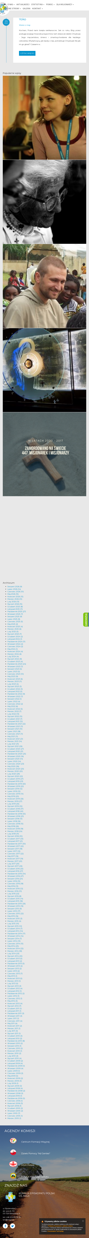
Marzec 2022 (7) (14, 711)
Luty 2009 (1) (12, 1083)
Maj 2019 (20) (13, 796)
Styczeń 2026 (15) (14, 604)
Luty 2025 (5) (13, 631)
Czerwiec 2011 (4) (14, 1021)
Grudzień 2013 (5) (14, 958)
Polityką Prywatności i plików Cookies (60, 1226)
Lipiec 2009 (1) (13, 1071)
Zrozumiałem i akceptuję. (55, 1231)
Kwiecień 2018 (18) (15, 829)
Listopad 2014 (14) (15, 931)
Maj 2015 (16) (12, 916)
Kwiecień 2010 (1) (14, 1051)
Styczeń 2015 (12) (14, 926)
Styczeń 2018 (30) (15, 836)
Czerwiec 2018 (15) (15, 824)
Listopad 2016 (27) (15, 871)
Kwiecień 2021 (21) (15, 739)
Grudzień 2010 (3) (14, 1036)
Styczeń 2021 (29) (14, 746)
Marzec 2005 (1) (14, 1118)
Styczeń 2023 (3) (14, 686)
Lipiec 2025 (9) (13, 619)
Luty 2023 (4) (13, 684)
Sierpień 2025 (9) (14, 616)
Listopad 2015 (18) (15, 901)
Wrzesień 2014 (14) (15, 936)
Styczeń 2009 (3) (14, 1086)
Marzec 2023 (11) (14, 681)
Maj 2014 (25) (13, 946)
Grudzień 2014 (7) (14, 928)
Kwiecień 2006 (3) (15, 1103)
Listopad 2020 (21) (15, 751)
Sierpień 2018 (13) (14, 819)
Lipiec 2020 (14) (14, 761)
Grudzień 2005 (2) (15, 1108)
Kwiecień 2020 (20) (15, 769)
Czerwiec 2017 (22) (15, 854)
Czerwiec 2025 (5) (15, 621)
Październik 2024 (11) (16, 641)
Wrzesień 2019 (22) (15, 786)
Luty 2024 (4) (13, 656)
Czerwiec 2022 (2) (15, 704)
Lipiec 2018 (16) (14, 821)
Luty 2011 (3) (12, 1031)
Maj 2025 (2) (12, 624)
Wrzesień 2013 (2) (15, 966)
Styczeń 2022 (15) (14, 716)
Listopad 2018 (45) (15, 811)
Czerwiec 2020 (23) (15, 764)
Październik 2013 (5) (16, 963)
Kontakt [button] (37, 8)
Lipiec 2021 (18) (14, 731)
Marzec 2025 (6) (14, 629)
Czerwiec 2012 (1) (14, 998)
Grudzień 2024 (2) (15, 636)
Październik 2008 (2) (16, 1091)
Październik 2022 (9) (16, 694)
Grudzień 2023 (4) (15, 661)
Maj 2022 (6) (12, 706)
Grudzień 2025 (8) (15, 606)
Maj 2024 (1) (12, 649)
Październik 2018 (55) (16, 814)
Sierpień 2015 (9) (14, 909)
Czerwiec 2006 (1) (15, 1101)
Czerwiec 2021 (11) (15, 734)
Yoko (22, 19)
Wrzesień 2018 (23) (15, 816)
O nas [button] (10, 4)
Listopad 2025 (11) (15, 609)
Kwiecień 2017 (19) (15, 859)
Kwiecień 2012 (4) (14, 1003)
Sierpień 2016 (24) (15, 879)
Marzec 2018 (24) (14, 831)
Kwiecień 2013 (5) (14, 978)
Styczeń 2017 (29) (14, 866)
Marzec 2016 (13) (14, 891)
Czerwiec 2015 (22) (15, 913)
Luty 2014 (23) (13, 953)
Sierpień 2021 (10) (14, 729)
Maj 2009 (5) (12, 1076)
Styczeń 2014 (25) (14, 956)
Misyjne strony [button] (12, 8)
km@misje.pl (8, 1220)
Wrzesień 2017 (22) (15, 846)
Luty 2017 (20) (13, 864)
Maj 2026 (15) (13, 594)
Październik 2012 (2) (16, 993)
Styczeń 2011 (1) (14, 1033)
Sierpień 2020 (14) (15, 759)
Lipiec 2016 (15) (13, 881)
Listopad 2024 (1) (14, 639)
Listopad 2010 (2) (14, 1038)
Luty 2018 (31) (13, 834)
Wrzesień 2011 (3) (14, 1016)
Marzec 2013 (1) (14, 981)
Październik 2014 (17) (16, 933)
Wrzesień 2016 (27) (15, 876)
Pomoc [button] (49, 4)
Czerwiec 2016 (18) (15, 883)
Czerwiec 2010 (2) (15, 1048)
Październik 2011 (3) (15, 1013)
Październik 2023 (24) (16, 664)
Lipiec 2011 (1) (13, 1018)
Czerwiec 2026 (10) (15, 591)
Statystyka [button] (37, 4)
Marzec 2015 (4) (14, 921)
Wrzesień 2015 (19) (15, 906)
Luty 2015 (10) (13, 923)
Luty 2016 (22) (13, 893)
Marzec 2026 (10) (14, 599)
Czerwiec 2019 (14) (15, 794)
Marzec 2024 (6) (14, 654)
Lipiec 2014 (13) (14, 941)
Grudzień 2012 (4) (14, 988)
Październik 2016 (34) (16, 874)
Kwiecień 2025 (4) (15, 626)
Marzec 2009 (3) (14, 1081)
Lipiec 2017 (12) (13, 851)
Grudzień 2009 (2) (15, 1061)
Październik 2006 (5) (16, 1098)
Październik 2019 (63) (16, 784)
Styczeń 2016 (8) (14, 896)
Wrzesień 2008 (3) (15, 1093)
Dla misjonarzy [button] (64, 4)
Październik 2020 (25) (16, 754)
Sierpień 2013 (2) (14, 968)
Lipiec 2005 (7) (13, 1113)
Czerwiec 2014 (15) (15, 943)
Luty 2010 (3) (12, 1056)
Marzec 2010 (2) (14, 1053)
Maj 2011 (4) (12, 1023)
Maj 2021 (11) (12, 736)
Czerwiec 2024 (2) (15, 646)
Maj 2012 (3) (12, 1001)
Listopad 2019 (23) (15, 781)
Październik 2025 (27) (16, 611)
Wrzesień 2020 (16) (15, 756)
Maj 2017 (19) (12, 856)
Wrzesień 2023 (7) (15, 666)
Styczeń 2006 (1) (14, 1106)
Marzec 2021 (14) (14, 741)
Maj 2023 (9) (12, 676)
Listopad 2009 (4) (15, 1063)
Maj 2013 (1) (12, 976)
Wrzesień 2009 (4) (15, 1068)
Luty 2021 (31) (13, 744)
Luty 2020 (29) (13, 774)
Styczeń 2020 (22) (15, 776)
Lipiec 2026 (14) (14, 589)
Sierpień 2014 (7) (14, 938)
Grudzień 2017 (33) (15, 839)
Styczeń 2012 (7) (14, 1006)
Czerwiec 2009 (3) (15, 1073)
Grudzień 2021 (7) (14, 719)
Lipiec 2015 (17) (13, 911)
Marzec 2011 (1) (13, 1028)
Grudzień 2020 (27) (15, 749)
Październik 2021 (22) (16, 724)
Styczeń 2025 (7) (14, 634)
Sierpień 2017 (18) (14, 849)
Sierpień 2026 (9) (14, 586)
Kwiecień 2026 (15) (15, 596)
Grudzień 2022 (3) (15, 689)
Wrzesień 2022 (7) (15, 696)
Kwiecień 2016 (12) (15, 888)
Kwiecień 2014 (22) (15, 948)
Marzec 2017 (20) (14, 861)
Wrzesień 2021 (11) (15, 726)
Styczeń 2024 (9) (14, 659)
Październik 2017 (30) (16, 844)
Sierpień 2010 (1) (14, 1046)
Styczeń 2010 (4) (14, 1058)
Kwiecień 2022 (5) (15, 709)
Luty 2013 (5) (12, 983)
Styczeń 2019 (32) (14, 806)
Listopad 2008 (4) (15, 1088)
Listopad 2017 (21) (15, 841)
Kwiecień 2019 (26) (15, 799)
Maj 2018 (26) (13, 826)
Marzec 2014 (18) (14, 951)
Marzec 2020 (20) (15, 771)
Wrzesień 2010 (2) (15, 1043)
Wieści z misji (24, 25)
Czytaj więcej (27, 53)
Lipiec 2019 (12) (14, 791)
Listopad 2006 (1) (14, 1096)
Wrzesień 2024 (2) (15, 644)
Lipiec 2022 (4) (13, 701)
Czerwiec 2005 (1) (15, 1116)
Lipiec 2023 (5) (13, 671)
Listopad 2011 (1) (14, 1011)
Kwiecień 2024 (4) (15, 651)
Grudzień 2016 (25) (15, 869)
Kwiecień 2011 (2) (14, 1026)
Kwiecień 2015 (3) (14, 918)
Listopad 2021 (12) (15, 721)
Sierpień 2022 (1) (14, 699)
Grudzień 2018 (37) (15, 809)
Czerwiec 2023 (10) (15, 674)
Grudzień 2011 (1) (14, 1008)
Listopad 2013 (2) (14, 961)
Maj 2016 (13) (12, 886)
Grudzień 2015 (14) (15, 899)
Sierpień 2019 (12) (14, 789)
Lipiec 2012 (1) (13, 996)
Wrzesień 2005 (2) (15, 1111)
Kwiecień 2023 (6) (15, 679)
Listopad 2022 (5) (14, 691)
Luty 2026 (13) (13, 601)
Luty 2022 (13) (13, 714)
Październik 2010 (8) (16, 1041)
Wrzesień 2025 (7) (15, 614)
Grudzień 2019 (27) (15, 779)
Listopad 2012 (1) (14, 991)
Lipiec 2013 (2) (13, 971)
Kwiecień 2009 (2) (15, 1078)
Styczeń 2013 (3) (14, 986)
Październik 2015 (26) (16, 904)
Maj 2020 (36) (13, 766)
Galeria (26, 8)
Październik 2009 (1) (16, 1066)
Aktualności (22, 4)
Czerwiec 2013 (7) (15, 973)
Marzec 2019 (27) (14, 801)
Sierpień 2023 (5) (14, 669)
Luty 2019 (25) (13, 804)
